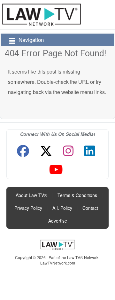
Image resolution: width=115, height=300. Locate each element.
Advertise (57, 220)
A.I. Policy (62, 208)
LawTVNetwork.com (57, 262)
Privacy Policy (28, 208)
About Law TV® (31, 195)
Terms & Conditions (77, 195)
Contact (90, 208)
